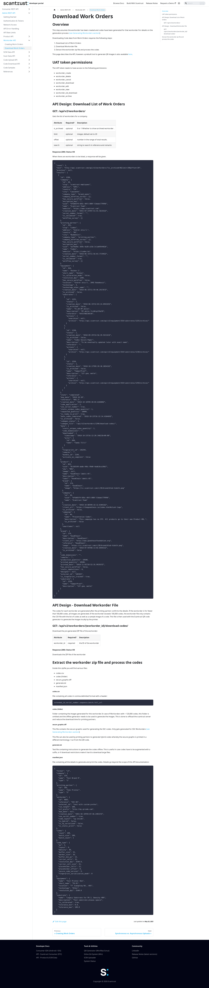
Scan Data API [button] (9, 56)
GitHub (135, 957)
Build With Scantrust (135, 3)
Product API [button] (8, 36)
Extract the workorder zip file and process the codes (173, 38)
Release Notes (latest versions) (144, 954)
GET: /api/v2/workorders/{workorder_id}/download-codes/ (175, 31)
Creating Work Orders (14, 44)
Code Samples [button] (9, 68)
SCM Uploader (90, 957)
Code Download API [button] (11, 64)
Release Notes (152, 3)
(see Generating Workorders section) (84, 33)
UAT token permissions (169, 14)
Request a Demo (167, 3)
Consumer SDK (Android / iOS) (48, 950)
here (130, 54)
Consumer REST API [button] (10, 9)
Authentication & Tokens (13, 21)
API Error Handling (11, 28)
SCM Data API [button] (9, 52)
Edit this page (60, 921)
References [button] (8, 71)
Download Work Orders (14, 48)
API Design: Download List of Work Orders (173, 18)
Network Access (10, 25)
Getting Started (9, 17)
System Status (90, 961)
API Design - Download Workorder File (174, 26)
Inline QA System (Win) (93, 954)
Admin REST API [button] (8, 13)
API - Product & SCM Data (46, 957)
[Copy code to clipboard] (150, 163)
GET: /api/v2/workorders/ (172, 23)
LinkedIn (135, 950)
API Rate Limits (9, 32)
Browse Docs (118, 3)
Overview (165, 11)
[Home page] (54, 10)
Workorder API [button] (9, 40)
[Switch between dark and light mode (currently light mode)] (179, 3)
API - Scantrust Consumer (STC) (49, 954)
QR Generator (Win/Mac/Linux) (96, 950)
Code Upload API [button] (10, 60)
